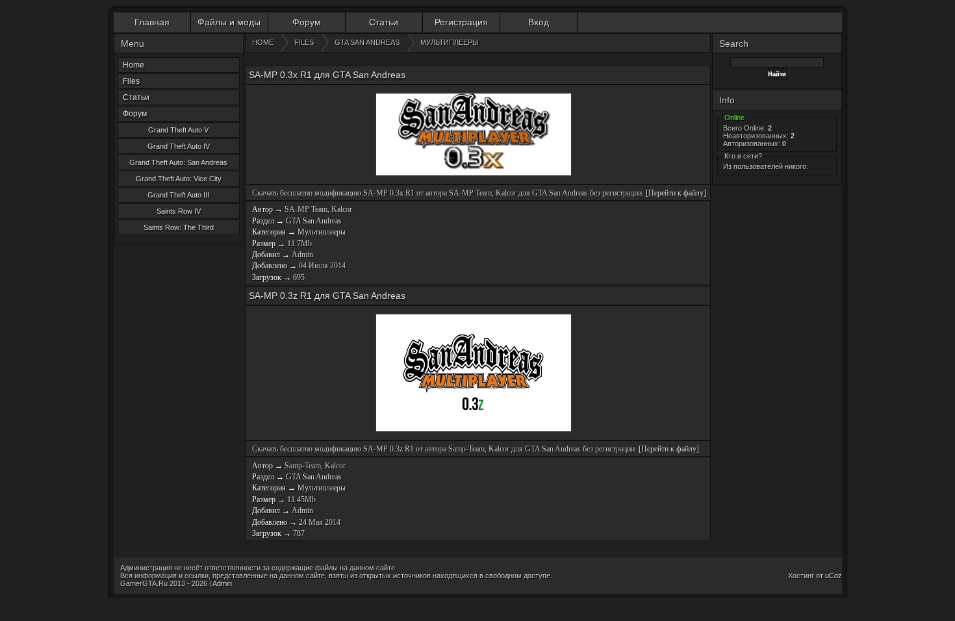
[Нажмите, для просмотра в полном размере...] (474, 135)
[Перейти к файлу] (676, 192)
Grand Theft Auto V (178, 130)
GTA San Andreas (314, 220)
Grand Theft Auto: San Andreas (178, 162)
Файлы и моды (229, 22)
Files (131, 81)
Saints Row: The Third (179, 227)
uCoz (833, 575)
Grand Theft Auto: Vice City (179, 179)
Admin (302, 254)
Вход (538, 22)
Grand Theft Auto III (178, 195)
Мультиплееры (322, 231)
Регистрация (461, 22)
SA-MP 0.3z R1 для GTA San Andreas (327, 295)
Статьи (383, 22)
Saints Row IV (179, 211)
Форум (306, 22)
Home (133, 65)
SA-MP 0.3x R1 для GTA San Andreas (327, 75)
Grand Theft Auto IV (178, 146)
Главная (152, 22)
